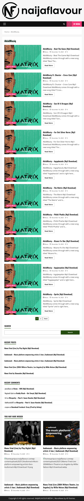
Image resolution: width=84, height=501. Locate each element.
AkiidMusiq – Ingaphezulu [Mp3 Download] (22, 169)
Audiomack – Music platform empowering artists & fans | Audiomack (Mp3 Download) (34, 354)
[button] (4, 24)
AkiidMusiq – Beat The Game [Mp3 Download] (22, 57)
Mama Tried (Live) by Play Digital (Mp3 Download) (21, 348)
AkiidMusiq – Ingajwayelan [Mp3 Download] (22, 276)
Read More (49, 65)
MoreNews (59, 498)
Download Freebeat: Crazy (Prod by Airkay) (26, 407)
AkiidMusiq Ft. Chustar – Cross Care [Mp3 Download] (22, 85)
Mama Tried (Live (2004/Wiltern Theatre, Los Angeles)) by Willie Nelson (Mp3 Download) (35, 367)
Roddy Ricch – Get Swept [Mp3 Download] (31, 393)
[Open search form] (64, 24)
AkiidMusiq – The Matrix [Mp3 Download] (22, 196)
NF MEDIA (77, 24)
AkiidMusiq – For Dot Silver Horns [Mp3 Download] (22, 142)
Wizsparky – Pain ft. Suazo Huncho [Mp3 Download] (27, 398)
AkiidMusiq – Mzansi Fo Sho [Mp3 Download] (22, 249)
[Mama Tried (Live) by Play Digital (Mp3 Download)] (22, 433)
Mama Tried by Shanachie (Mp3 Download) (19, 373)
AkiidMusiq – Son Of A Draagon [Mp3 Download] (22, 113)
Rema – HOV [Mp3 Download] (23, 388)
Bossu (46, 52)
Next (46, 319)
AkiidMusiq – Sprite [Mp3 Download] (22, 302)
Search (7, 326)
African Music (11, 67)
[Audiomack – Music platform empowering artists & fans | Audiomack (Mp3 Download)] (61, 433)
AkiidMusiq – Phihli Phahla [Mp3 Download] (22, 223)
